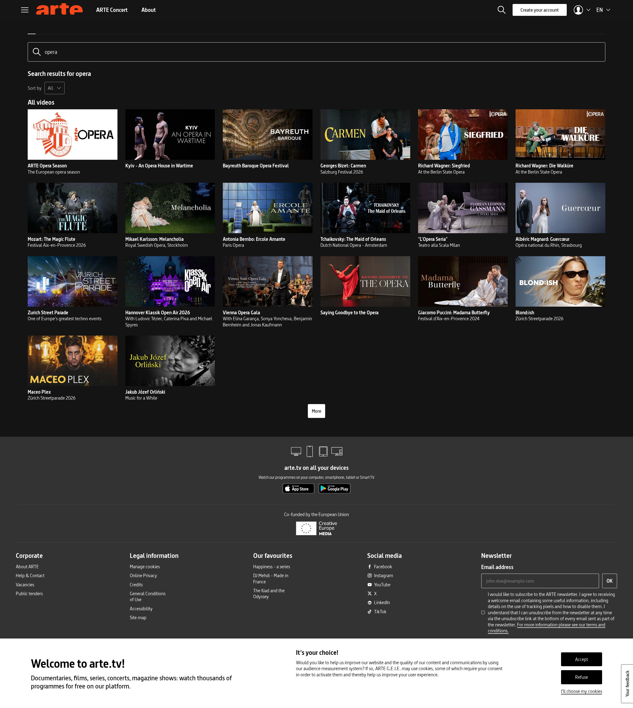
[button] (502, 10)
